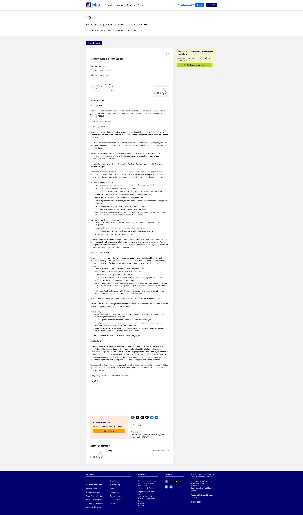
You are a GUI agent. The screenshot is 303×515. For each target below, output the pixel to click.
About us (89, 481)
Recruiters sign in (116, 485)
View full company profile (160, 450)
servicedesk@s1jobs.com (147, 488)
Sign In (199, 5)
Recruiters (211, 5)
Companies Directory (93, 507)
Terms (112, 488)
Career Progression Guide (95, 496)
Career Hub (110, 5)
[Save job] (167, 53)
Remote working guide (94, 500)
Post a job (142, 5)
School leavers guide (93, 492)
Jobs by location (116, 500)
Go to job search (94, 43)
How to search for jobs (94, 485)
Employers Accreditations (95, 503)
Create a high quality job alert (194, 65)
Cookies (113, 503)
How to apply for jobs (93, 488)
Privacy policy (114, 492)
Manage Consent (116, 496)
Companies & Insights (126, 5)
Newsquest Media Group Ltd (201, 481)
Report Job (137, 425)
